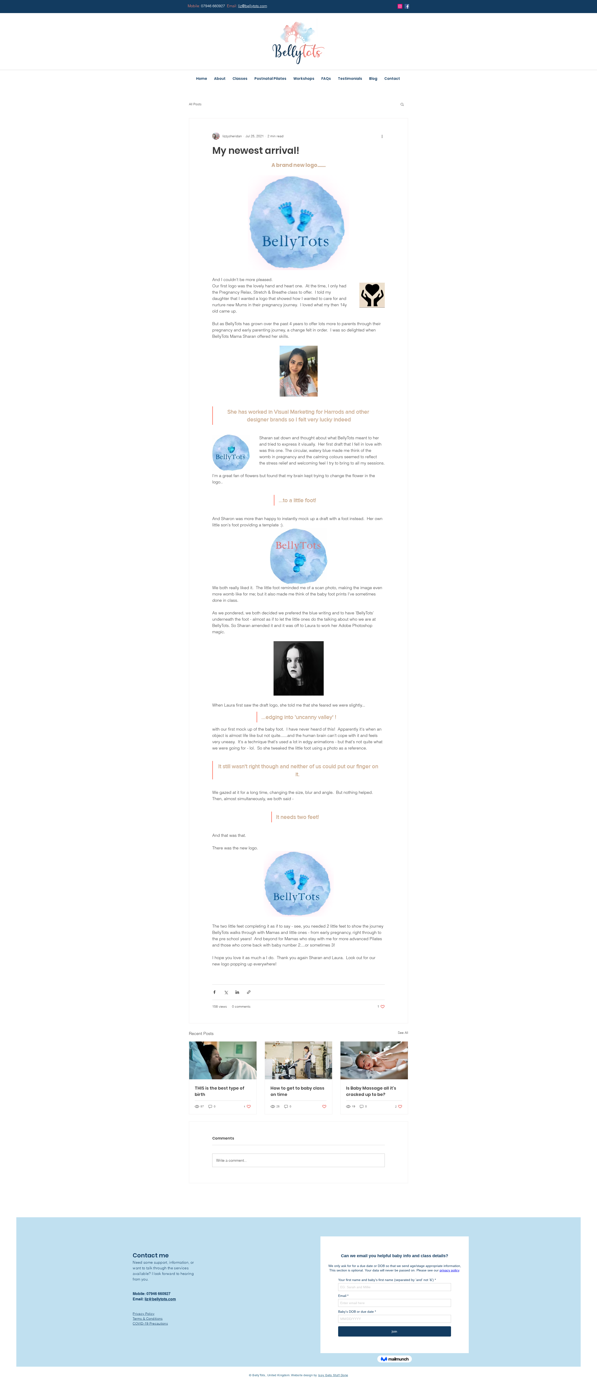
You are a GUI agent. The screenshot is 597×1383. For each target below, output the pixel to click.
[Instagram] (400, 6)
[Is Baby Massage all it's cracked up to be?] (374, 1060)
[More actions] (382, 136)
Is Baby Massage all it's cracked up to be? (371, 1091)
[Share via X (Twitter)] (226, 992)
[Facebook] (407, 6)
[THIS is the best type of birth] (223, 1060)
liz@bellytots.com (160, 1299)
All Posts (195, 104)
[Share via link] (248, 992)
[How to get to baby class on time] (298, 1060)
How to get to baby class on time (297, 1091)
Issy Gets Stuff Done (333, 1375)
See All (403, 1033)
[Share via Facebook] (214, 992)
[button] (402, 104)
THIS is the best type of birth (219, 1091)
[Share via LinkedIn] (237, 992)
